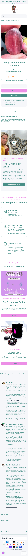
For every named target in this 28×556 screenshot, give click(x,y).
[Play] (14, 142)
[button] (26, 9)
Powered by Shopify (18, 549)
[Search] (2, 16)
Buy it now (14, 95)
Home (2, 20)
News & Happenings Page (19, 419)
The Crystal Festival (16, 400)
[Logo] (14, 9)
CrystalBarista (11, 549)
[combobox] (14, 16)
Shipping (8, 71)
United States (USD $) (8, 538)
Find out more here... (11, 507)
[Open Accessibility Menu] (3, 553)
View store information (10, 104)
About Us (9, 382)
